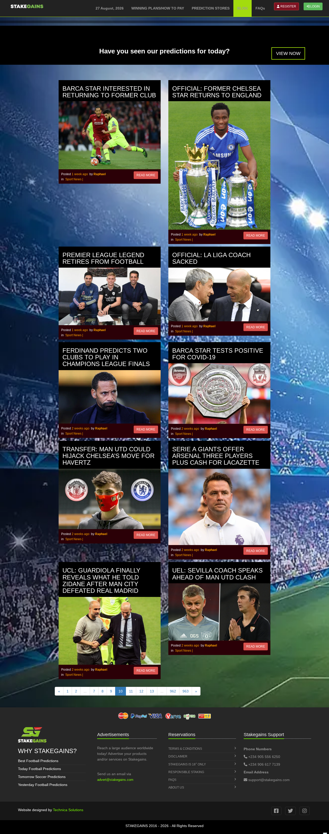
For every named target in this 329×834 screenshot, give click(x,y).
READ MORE (145, 175)
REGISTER (288, 6)
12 (141, 691)
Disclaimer (177, 756)
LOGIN (314, 6)
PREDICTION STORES (211, 8)
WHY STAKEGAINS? (47, 750)
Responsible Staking (186, 772)
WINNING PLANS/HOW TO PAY (157, 8)
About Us (176, 787)
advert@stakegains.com (115, 780)
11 (131, 691)
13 (152, 691)
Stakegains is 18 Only (187, 764)
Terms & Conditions (185, 749)
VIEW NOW (288, 53)
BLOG (242, 8)
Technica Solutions (68, 810)
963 (185, 691)
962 (173, 691)
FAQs (260, 8)
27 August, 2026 (110, 8)
